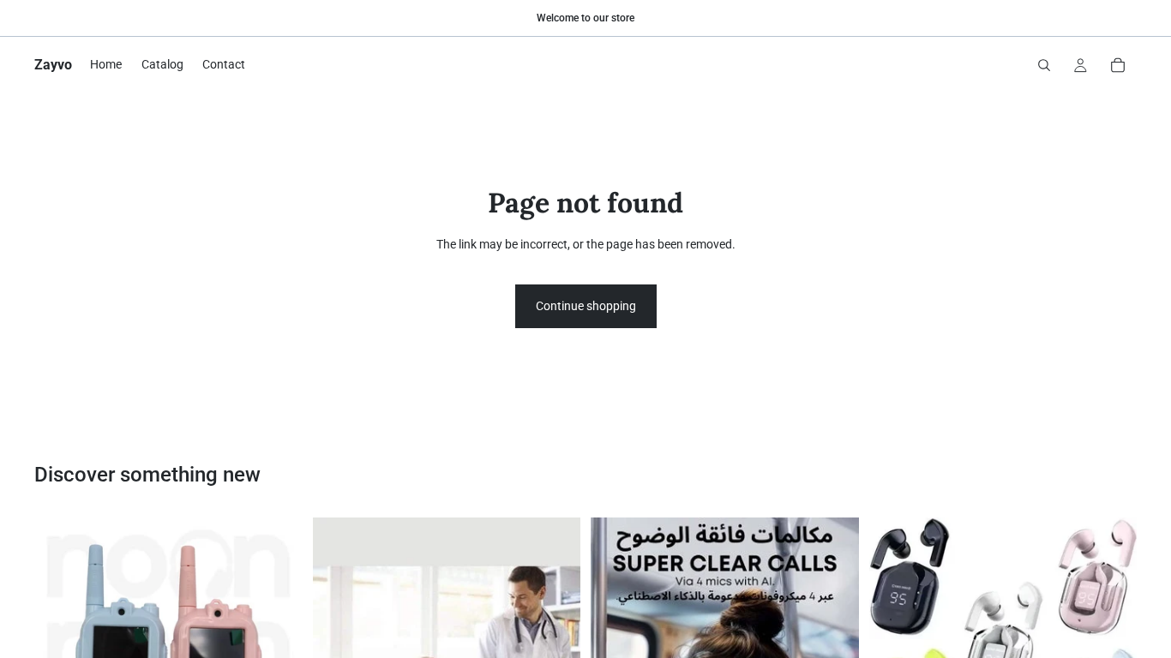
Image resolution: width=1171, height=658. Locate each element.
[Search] (1044, 65)
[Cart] (1118, 65)
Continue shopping (586, 306)
